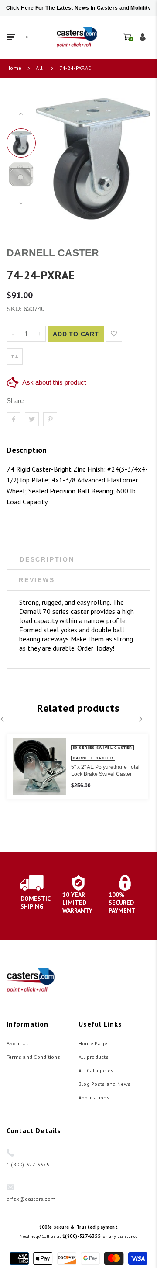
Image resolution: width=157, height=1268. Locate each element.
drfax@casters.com (31, 1199)
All (39, 68)
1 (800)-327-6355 (28, 1164)
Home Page (92, 1043)
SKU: (15, 309)
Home (14, 68)
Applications (93, 1097)
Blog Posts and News (104, 1084)
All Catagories (95, 1070)
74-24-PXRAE (75, 68)
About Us (18, 1043)
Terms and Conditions (33, 1057)
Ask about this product (54, 382)
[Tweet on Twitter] (32, 419)
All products (93, 1057)
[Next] (132, 158)
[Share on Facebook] (13, 419)
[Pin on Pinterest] (50, 419)
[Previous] (54, 158)
